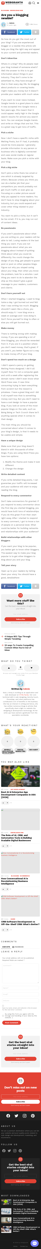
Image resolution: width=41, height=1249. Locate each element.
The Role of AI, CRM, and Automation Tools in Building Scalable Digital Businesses (16, 838)
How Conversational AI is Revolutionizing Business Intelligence (14, 881)
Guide (13, 919)
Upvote (9, 668)
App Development (18, 789)
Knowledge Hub (17, 832)
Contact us (24, 1246)
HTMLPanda (24, 695)
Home (15, 1246)
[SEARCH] (33, 3)
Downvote (31, 668)
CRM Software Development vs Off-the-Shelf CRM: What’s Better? (20, 923)
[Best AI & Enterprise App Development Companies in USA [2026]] (20, 776)
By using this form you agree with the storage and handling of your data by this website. (21, 1015)
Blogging (15, 876)
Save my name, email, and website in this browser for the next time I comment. (19, 1009)
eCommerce (25, 876)
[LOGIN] (29, 3)
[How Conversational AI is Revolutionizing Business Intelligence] (20, 862)
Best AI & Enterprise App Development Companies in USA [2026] (18, 795)
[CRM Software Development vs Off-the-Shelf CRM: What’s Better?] (20, 906)
